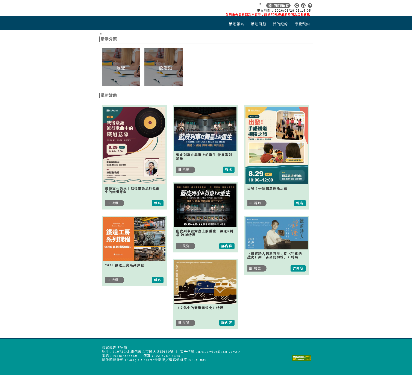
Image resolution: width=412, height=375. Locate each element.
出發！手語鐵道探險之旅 (267, 188)
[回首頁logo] (123, 8)
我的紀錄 (280, 24)
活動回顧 (258, 24)
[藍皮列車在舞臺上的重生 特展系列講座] (205, 128)
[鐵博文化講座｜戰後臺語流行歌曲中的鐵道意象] (134, 145)
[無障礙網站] (302, 361)
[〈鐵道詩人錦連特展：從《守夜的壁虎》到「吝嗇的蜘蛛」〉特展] (276, 233)
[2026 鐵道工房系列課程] (134, 239)
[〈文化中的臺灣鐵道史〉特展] (205, 282)
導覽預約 (302, 24)
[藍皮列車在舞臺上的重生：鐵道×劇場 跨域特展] (205, 205)
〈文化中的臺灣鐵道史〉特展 (200, 308)
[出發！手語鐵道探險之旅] (276, 145)
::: (259, 4)
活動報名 (236, 24)
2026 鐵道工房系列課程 (124, 265)
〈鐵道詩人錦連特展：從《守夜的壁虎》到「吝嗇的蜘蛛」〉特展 (274, 255)
